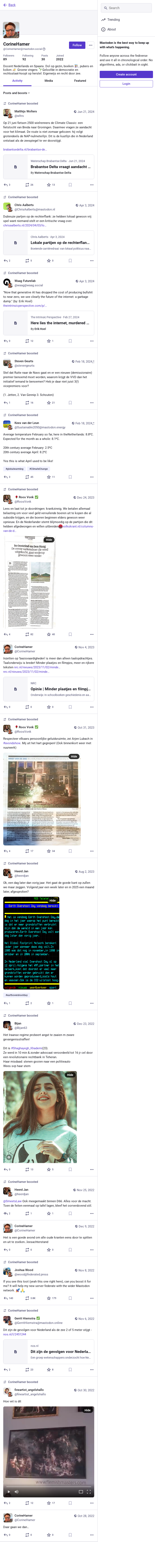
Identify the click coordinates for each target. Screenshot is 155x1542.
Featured (80, 81)
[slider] (48, 1485)
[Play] (8, 1492)
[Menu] (90, 45)
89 (5, 59)
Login (126, 84)
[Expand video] (81, 1492)
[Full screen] (88, 1492)
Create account (126, 74)
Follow (77, 45)
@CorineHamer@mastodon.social (22, 48)
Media (49, 81)
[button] (48, 1451)
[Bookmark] (70, 184)
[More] (91, 184)
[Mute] (16, 1492)
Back (12, 5)
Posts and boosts (15, 93)
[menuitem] (48, 1451)
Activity (17, 81)
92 (24, 59)
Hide (49, 539)
